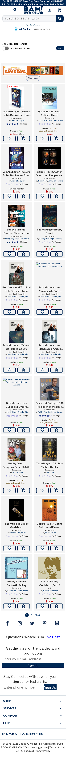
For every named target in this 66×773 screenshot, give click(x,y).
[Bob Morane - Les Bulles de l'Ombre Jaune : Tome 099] (16, 389)
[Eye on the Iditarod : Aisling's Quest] (49, 98)
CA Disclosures (24, 750)
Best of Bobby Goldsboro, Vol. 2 (49, 583)
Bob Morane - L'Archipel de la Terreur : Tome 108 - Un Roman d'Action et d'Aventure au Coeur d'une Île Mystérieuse (16, 289)
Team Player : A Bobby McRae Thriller (49, 465)
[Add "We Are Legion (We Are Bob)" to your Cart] (23, 138)
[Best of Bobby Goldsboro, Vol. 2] (49, 568)
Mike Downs (50, 533)
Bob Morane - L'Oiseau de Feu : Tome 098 (16, 347)
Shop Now (33, 78)
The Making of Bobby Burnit (49, 231)
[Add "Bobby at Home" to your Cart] (23, 254)
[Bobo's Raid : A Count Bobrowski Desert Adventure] (49, 510)
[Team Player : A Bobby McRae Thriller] (49, 450)
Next (37, 615)
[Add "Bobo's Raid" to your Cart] (56, 548)
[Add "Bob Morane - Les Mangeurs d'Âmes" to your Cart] (56, 370)
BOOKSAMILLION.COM (15, 747)
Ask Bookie (24, 29)
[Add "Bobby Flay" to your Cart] (56, 196)
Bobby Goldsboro (50, 590)
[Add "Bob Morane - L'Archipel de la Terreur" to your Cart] (23, 312)
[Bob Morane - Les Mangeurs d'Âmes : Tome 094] (49, 331)
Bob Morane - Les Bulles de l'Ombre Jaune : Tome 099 (16, 404)
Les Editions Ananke (15, 296)
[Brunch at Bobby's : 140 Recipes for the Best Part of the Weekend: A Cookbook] (49, 389)
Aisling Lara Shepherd (48, 120)
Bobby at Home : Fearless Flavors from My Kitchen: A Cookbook (16, 231)
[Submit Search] (60, 18)
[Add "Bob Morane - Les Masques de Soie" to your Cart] (56, 312)
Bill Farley (50, 472)
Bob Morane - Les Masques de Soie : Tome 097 (49, 289)
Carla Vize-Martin (14, 590)
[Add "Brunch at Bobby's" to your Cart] (56, 430)
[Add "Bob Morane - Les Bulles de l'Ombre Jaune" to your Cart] (23, 430)
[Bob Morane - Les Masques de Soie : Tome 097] (49, 274)
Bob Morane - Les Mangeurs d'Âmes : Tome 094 (49, 347)
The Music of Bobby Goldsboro (17, 525)
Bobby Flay (42, 181)
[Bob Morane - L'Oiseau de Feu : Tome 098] (16, 331)
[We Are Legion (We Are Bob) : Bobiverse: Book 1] (16, 98)
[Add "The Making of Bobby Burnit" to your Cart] (56, 254)
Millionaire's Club (42, 29)
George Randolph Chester (50, 238)
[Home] (33, 10)
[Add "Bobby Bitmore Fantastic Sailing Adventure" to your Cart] (23, 606)
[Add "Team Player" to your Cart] (56, 490)
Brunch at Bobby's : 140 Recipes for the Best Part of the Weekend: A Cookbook (49, 404)
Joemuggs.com (39, 747)
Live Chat (52, 637)
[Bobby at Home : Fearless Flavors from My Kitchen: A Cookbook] (16, 216)
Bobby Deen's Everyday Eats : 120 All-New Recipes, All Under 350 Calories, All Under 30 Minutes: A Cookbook (16, 465)
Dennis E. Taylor (18, 120)
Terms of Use (56, 747)
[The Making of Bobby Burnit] (49, 216)
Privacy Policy (42, 750)
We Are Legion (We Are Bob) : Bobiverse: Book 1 (16, 113)
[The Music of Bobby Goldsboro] (16, 510)
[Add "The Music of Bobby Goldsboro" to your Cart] (23, 548)
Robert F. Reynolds (18, 533)
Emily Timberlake (55, 181)
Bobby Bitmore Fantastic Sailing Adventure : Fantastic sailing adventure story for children (16, 583)
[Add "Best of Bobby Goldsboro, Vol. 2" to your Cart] (56, 606)
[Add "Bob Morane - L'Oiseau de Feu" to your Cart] (23, 370)
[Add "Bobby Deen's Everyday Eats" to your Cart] (23, 490)
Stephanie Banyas (22, 238)
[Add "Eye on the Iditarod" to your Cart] (56, 138)
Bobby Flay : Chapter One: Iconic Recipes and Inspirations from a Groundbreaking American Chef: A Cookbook (49, 173)
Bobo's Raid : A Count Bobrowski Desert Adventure (49, 525)
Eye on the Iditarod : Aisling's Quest (49, 113)
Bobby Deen (17, 472)
